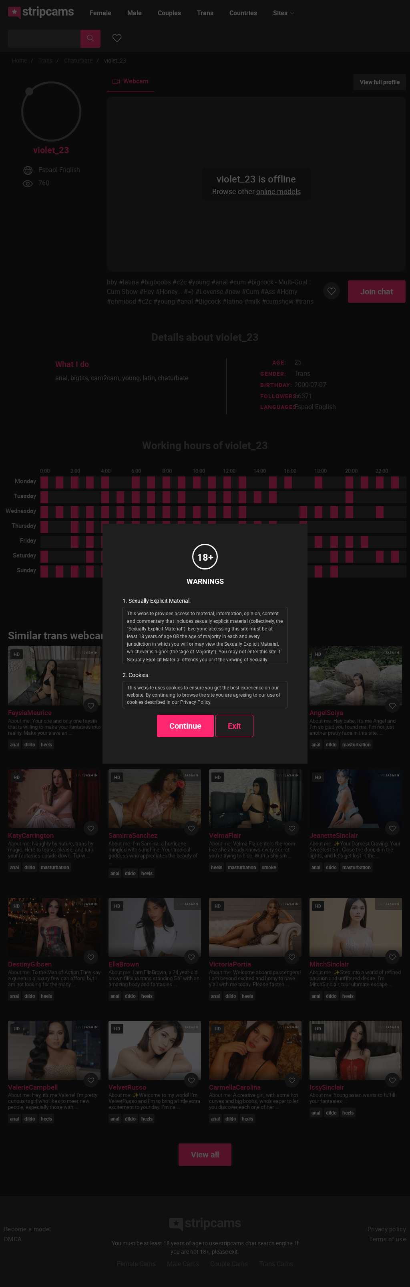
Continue (185, 725)
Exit (234, 725)
